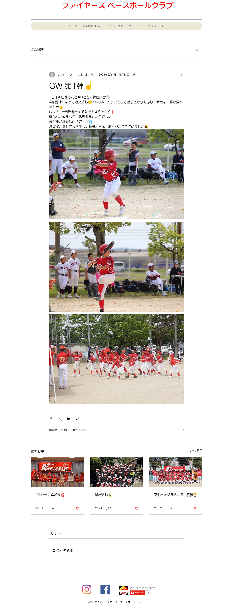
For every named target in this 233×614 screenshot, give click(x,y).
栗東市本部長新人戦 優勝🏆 (175, 494)
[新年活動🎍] (116, 472)
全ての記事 (37, 49)
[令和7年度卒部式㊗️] (57, 472)
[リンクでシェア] (77, 419)
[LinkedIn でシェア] (68, 419)
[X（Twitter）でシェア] (60, 419)
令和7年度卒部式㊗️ (50, 494)
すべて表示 (195, 450)
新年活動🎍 (103, 494)
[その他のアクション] (181, 74)
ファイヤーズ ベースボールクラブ (117, 5)
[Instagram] (86, 589)
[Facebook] (105, 589)
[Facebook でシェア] (51, 419)
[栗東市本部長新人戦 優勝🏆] (175, 472)
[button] (197, 49)
